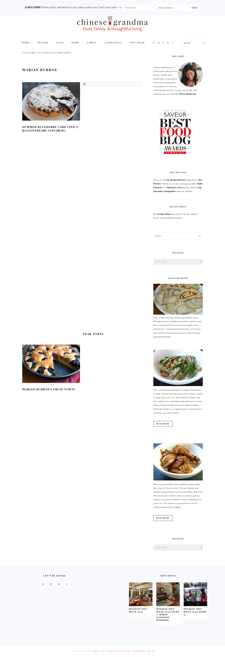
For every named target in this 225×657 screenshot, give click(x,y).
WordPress (139, 651)
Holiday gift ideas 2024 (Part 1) (195, 611)
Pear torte (93, 334)
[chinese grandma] (112, 32)
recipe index (164, 214)
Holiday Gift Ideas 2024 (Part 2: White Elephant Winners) (168, 614)
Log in (150, 651)
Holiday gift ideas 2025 (138, 610)
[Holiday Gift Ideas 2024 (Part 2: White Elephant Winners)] (168, 605)
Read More (162, 424)
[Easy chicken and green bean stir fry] (178, 385)
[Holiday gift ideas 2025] (141, 605)
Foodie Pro (98, 651)
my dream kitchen (176, 180)
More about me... (188, 94)
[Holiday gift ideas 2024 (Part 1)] (195, 605)
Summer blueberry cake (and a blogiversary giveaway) (50, 128)
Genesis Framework (119, 651)
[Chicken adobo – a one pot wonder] (178, 479)
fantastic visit (174, 187)
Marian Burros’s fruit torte (48, 389)
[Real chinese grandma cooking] (178, 313)
